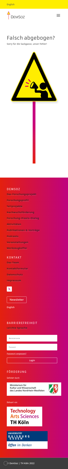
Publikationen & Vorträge (23, 230)
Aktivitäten (14, 224)
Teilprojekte (14, 206)
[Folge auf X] (9, 289)
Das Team (13, 262)
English (11, 4)
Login (32, 360)
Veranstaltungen (17, 242)
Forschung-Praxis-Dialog (23, 218)
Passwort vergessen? (16, 353)
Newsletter (17, 299)
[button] (5, 463)
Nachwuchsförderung (20, 212)
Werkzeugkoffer (17, 248)
